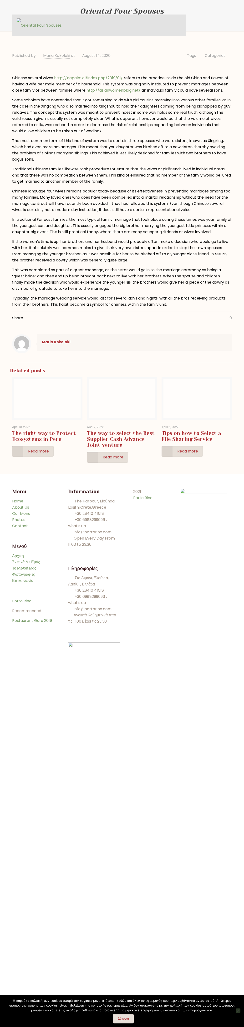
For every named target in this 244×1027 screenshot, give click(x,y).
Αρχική (18, 556)
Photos (18, 519)
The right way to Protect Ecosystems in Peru (44, 436)
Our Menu (21, 513)
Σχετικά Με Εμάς (26, 562)
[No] (238, 1010)
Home (17, 501)
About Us (20, 507)
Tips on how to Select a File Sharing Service (191, 436)
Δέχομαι (123, 1018)
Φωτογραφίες (23, 574)
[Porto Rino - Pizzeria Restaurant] (39, 25)
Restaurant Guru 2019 (32, 620)
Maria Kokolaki (56, 55)
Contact (20, 526)
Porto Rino (21, 601)
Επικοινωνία (22, 580)
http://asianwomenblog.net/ (113, 90)
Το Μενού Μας (24, 568)
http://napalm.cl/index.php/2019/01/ (88, 78)
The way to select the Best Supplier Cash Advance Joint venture (121, 439)
